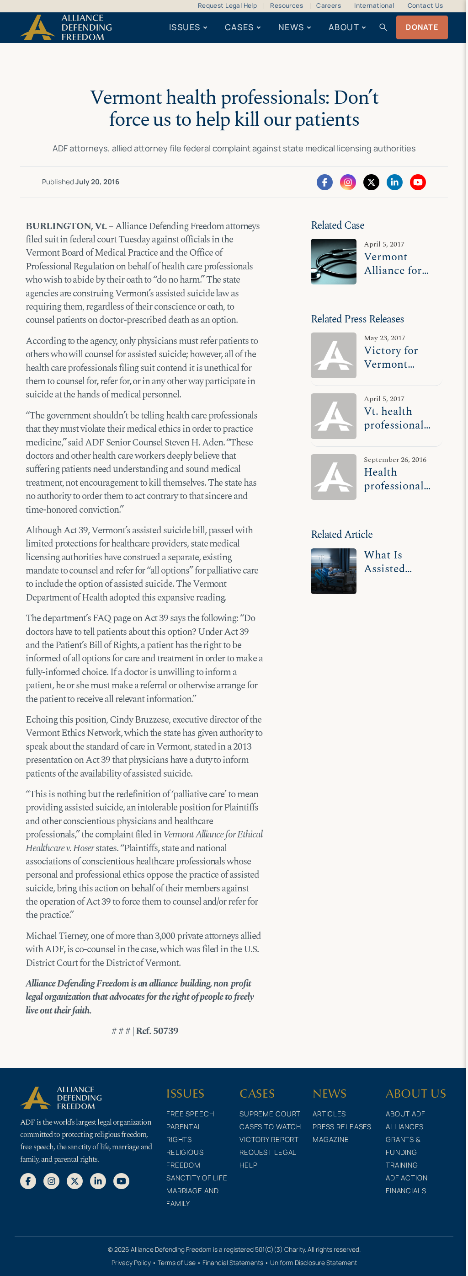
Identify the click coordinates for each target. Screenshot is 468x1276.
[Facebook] (325, 181)
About (344, 26)
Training (402, 1165)
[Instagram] (348, 181)
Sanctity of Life (197, 1178)
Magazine (331, 1139)
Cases (239, 26)
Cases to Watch (270, 1126)
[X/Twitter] (371, 181)
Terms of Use (177, 1262)
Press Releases (342, 1126)
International (374, 5)
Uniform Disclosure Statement (313, 1262)
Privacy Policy (131, 1262)
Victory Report (269, 1139)
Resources (286, 5)
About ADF (405, 1114)
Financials (406, 1191)
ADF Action (407, 1178)
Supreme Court (270, 1114)
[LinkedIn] (395, 181)
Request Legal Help (227, 5)
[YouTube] (418, 181)
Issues (185, 26)
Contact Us (425, 5)
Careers (328, 5)
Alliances (405, 1126)
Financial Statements (232, 1262)
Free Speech (190, 1114)
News (291, 26)
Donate (422, 27)
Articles (329, 1114)
